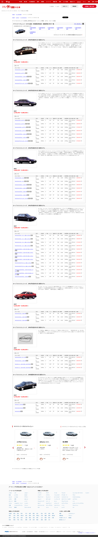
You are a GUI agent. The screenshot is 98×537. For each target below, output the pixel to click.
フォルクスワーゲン (18, 505)
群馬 (18, 515)
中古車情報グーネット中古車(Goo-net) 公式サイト (87, 532)
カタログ (17, 17)
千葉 (18, 519)
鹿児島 (53, 515)
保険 (89, 1)
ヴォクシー (48, 497)
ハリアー (39, 495)
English (52, 6)
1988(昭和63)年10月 (33, 33)
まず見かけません (22, 442)
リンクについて (52, 531)
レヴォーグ (56, 503)
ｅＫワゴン (75, 499)
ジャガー (26, 503)
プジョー (26, 505)
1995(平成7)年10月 (42, 28)
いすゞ (15, 492)
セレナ (39, 503)
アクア (47, 492)
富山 (22, 519)
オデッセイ (48, 499)
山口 (42, 517)
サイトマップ (69, 531)
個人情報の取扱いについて (43, 531)
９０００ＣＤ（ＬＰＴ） (20, 69)
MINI (15, 501)
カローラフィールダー (66, 499)
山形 (14, 515)
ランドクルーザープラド (78, 492)
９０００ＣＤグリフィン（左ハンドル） (23, 266)
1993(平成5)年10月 (60, 28)
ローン (84, 1)
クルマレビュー (72, 513)
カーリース (48, 1)
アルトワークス (65, 501)
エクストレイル (41, 505)
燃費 (60, 513)
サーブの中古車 (18, 14)
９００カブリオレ (11, 527)
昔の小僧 (23, 458)
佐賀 (49, 513)
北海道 (10, 513)
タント (55, 501)
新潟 (22, 517)
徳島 (42, 519)
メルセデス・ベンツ (18, 503)
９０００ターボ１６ (19, 407)
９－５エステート (58, 527)
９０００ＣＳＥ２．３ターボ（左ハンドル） (24, 259)
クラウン (48, 495)
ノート (63, 505)
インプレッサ (57, 499)
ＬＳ (73, 501)
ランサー (87, 492)
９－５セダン (51, 527)
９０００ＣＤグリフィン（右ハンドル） (23, 262)
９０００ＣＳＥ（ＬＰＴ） (20, 130)
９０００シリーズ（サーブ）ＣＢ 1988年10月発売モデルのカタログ (68, 34)
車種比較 (61, 515)
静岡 (30, 515)
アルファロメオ (27, 507)
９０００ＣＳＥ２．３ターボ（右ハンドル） (24, 256)
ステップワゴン (49, 505)
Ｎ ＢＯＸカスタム (76, 497)
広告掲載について (80, 531)
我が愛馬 (65, 442)
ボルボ (25, 495)
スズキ (10, 499)
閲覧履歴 (74, 6)
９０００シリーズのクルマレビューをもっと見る (74, 426)
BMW (15, 507)
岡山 (42, 513)
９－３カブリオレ (19, 527)
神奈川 (22, 515)
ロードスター (57, 497)
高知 (45, 517)
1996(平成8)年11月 (33, 28)
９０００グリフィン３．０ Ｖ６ (21, 83)
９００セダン (25, 527)
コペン (47, 507)
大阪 (34, 517)
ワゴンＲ (63, 492)
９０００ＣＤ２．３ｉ (19, 177)
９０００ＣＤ (17, 411)
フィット (56, 507)
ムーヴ (63, 507)
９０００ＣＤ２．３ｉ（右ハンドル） (23, 235)
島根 (37, 519)
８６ (39, 507)
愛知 (30, 517)
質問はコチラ (59, 531)
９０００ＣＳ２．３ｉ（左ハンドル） (23, 245)
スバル (10, 503)
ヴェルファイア (41, 501)
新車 (38, 1)
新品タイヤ (72, 1)
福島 (14, 517)
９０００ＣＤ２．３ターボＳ (21, 316)
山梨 (26, 517)
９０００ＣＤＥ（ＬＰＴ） (20, 127)
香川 (45, 513)
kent (44, 458)
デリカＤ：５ (64, 495)
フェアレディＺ (65, 497)
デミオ (55, 492)
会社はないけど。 (45, 442)
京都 (34, 515)
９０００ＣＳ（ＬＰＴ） (20, 73)
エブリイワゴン (65, 503)
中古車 (13, 14)
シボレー (26, 492)
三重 (30, 519)
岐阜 (30, 513)
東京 (22, 513)
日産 (10, 495)
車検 (60, 1)
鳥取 (37, 517)
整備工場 (55, 1)
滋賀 (34, 513)
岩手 (10, 517)
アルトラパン (75, 505)
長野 (26, 519)
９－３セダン (4, 527)
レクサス (16, 495)
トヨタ (10, 492)
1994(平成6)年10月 (51, 28)
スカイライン (57, 505)
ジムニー (39, 499)
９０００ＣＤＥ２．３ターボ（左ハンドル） (24, 252)
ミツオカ (16, 497)
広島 (42, 515)
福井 (26, 515)
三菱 (10, 505)
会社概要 (23, 531)
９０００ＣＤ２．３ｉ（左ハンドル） (23, 238)
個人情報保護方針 (30, 531)
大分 (49, 519)
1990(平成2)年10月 (78, 28)
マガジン (70, 515)
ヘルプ (57, 6)
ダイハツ (10, 501)
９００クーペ (65, 527)
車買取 (42, 1)
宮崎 (53, 513)
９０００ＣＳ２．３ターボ (20, 313)
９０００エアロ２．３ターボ (21, 76)
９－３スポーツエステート (43, 527)
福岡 (45, 519)
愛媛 (45, 515)
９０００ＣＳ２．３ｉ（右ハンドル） (23, 242)
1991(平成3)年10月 (69, 28)
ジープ (25, 501)
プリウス (39, 492)
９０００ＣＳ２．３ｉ (19, 181)
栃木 (18, 513)
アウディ (26, 497)
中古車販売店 (32, 1)
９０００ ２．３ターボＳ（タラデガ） (23, 364)
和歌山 (37, 515)
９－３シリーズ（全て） (33, 527)
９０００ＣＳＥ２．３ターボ (21, 188)
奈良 (37, 513)
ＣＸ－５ (48, 501)
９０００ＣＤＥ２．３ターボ (21, 184)
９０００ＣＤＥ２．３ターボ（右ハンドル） (24, 249)
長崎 (49, 515)
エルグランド (49, 503)
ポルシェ (26, 499)
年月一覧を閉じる (78, 23)
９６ (69, 527)
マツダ (10, 507)
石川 (26, 513)
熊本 (49, 517)
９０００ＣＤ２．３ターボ (20, 360)
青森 (10, 515)
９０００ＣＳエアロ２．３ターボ (22, 276)
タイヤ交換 (65, 1)
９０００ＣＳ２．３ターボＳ (21, 320)
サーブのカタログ (24, 17)
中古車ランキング (63, 517)
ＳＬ (73, 507)
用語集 (70, 517)
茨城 (14, 519)
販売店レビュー (62, 519)
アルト (74, 495)
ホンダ (10, 497)
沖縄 (53, 517)
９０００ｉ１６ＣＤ (19, 404)
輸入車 (25, 1)
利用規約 (36, 531)
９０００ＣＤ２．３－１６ (20, 357)
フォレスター (57, 495)
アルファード (40, 497)
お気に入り (65, 6)
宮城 (10, 519)
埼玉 (18, 517)
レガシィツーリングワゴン (78, 503)
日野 (15, 499)
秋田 (14, 513)
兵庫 (34, 519)
